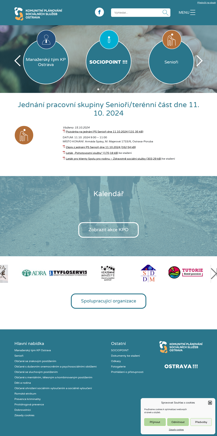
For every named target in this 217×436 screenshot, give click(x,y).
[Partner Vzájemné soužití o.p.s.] (108, 273)
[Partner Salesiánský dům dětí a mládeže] (149, 273)
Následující (199, 60)
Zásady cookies (176, 430)
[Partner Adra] (28, 273)
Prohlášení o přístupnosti (127, 372)
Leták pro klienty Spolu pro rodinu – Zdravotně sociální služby (106, 158)
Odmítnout (178, 422)
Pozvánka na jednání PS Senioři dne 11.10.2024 (97, 131)
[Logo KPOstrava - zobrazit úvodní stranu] (52, 13)
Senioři (18, 355)
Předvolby (201, 422)
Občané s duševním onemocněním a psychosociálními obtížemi (55, 366)
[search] (140, 12)
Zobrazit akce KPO (108, 230)
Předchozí (17, 60)
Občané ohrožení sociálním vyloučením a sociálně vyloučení (53, 388)
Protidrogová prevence (29, 404)
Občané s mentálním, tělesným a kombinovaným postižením (53, 377)
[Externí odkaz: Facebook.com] (100, 12)
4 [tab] (113, 89)
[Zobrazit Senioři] (24, 136)
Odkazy (116, 361)
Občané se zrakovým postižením (35, 361)
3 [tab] (108, 89)
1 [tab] (98, 89)
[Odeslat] (165, 12)
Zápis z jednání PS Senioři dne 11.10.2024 (93, 147)
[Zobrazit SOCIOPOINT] (108, 61)
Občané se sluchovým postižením (36, 372)
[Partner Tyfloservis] (68, 273)
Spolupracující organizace (108, 301)
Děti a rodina (22, 383)
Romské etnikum (25, 393)
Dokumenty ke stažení (125, 355)
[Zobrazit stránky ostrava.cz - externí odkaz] (181, 366)
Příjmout (155, 422)
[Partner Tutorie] (189, 273)
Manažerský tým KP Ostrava (32, 350)
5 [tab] (118, 89)
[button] (210, 402)
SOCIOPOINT (120, 350)
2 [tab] (103, 89)
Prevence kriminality (27, 399)
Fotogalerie (118, 366)
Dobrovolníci (22, 410)
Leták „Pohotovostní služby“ (84, 153)
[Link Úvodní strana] (181, 347)
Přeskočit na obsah (206, 3)
